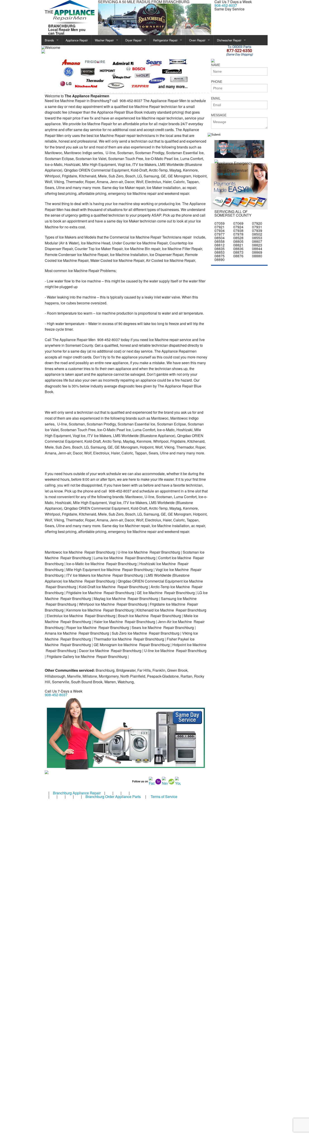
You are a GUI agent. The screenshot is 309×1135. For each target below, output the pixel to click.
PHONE (216, 81)
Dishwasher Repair (229, 40)
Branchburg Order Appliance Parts (113, 796)
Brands (49, 40)
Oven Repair (197, 40)
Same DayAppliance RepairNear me (231, 147)
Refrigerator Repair (165, 40)
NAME (215, 64)
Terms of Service (164, 796)
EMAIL (216, 98)
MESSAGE (218, 115)
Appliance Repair (77, 40)
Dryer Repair (133, 40)
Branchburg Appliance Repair (77, 793)
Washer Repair (104, 40)
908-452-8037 (225, 5)
